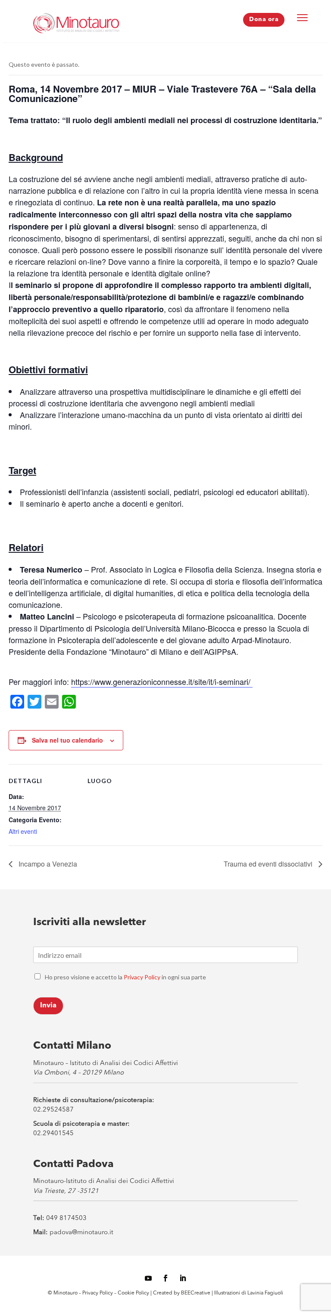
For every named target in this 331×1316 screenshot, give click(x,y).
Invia (48, 1005)
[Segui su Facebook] (165, 1278)
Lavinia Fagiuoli (265, 1293)
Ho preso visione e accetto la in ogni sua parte (125, 977)
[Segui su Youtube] (148, 1278)
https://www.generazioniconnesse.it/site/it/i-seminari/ (162, 681)
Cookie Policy (134, 1293)
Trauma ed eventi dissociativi (269, 864)
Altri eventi (23, 831)
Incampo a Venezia (47, 864)
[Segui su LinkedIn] (183, 1278)
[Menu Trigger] (302, 17)
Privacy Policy (142, 977)
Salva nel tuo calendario (67, 740)
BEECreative (195, 1293)
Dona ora (263, 19)
